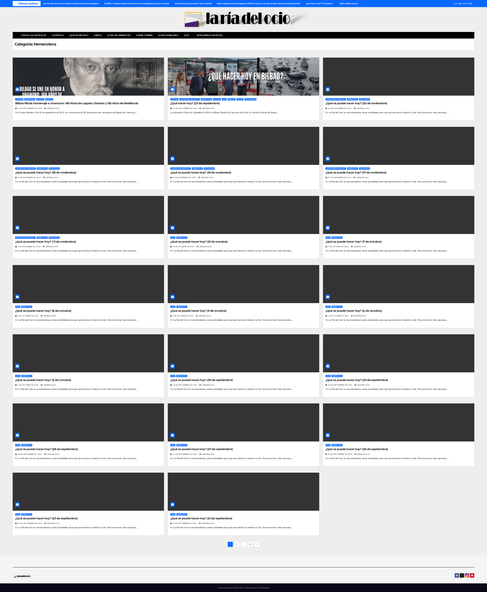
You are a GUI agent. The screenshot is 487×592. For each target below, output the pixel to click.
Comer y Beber (144, 35)
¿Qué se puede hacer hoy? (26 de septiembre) (357, 449)
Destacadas (364, 99)
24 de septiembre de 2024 (30, 108)
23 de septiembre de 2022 (30, 523)
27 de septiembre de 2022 (185, 454)
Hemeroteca (29, 99)
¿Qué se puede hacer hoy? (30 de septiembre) (201, 380)
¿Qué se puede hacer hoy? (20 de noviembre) (356, 103)
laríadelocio (52, 108)
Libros (98, 35)
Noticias (40, 99)
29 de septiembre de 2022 (340, 385)
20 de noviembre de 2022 (340, 108)
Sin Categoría (250, 99)
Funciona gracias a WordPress (230, 588)
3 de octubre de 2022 (28, 385)
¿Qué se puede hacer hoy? (189, 99)
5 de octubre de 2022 (183, 316)
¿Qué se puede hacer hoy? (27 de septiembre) (201, 449)
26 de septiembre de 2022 (340, 454)
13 (250, 544)
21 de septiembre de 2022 (185, 523)
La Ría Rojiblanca (168, 35)
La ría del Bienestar (118, 35)
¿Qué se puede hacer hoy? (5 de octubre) (198, 310)
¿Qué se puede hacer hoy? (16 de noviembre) (200, 172)
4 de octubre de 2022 (338, 316)
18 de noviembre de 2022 (29, 177)
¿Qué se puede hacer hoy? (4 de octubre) (354, 310)
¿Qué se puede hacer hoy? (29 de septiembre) (357, 380)
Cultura (19, 99)
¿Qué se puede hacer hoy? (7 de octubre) (353, 241)
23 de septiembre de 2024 (185, 108)
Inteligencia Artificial (210, 35)
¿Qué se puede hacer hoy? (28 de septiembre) (46, 449)
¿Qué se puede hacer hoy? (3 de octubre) (43, 380)
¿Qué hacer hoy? (79, 35)
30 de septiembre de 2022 (185, 385)
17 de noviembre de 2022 (340, 177)
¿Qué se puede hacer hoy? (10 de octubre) (198, 241)
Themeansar (264, 588)
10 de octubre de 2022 (184, 247)
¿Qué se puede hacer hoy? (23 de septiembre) (46, 518)
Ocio (187, 35)
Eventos (49, 99)
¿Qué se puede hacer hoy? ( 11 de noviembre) (45, 241)
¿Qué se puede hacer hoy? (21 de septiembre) (201, 518)
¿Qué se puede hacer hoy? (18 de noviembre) (45, 172)
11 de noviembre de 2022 (29, 247)
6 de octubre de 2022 (28, 316)
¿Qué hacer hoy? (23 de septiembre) (194, 103)
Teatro (240, 99)
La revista (58, 35)
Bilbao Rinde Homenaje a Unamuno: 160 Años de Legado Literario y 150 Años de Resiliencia (76, 103)
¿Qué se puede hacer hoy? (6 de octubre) (43, 310)
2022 (173, 237)
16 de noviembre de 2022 (185, 177)
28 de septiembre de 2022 (30, 454)
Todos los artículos (33, 35)
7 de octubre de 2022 (338, 247)
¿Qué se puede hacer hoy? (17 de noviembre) (356, 172)
